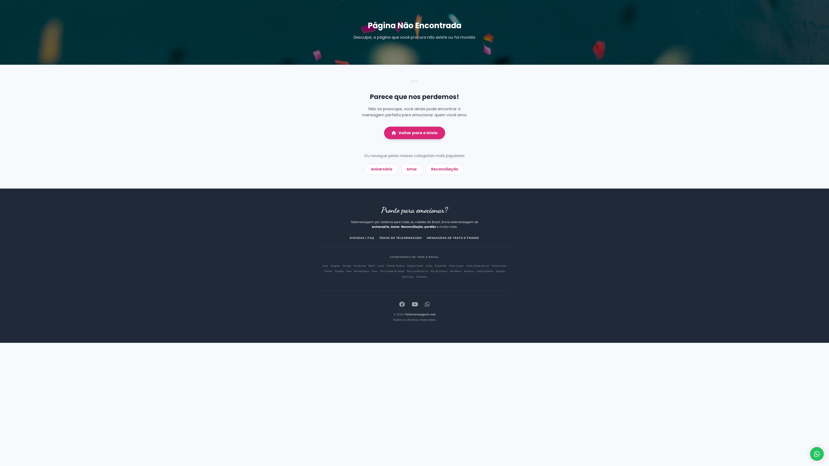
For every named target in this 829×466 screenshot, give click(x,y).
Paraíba (339, 271)
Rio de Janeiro (439, 271)
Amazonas (359, 265)
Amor (412, 169)
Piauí (375, 271)
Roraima (469, 271)
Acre (325, 265)
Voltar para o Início (418, 132)
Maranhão (440, 265)
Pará (348, 271)
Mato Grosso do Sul (477, 265)
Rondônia (455, 271)
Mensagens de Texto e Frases (453, 237)
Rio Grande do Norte (392, 271)
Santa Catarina (484, 271)
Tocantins (421, 276)
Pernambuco (361, 271)
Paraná (328, 271)
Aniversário (381, 169)
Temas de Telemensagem (400, 237)
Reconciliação (444, 169)
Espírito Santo (415, 265)
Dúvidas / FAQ (362, 237)
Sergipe (500, 271)
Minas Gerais (499, 265)
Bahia (371, 265)
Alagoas (335, 265)
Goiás (429, 265)
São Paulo (408, 276)
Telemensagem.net (420, 314)
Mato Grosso (456, 265)
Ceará (380, 265)
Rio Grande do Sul (417, 271)
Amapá (346, 265)
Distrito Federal (396, 265)
